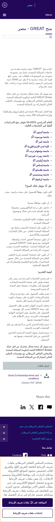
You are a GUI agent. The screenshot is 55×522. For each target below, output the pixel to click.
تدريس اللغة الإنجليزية (42, 438)
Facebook (17, 455)
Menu (48, 14)
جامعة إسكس (42, 165)
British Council (44, 5)
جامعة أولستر (42, 160)
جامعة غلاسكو (42, 170)
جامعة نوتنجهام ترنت (39, 151)
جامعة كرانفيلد (42, 179)
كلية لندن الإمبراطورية (38, 146)
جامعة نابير (44, 141)
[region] (27, 489)
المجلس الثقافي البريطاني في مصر (35, 426)
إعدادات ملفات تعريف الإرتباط (27, 513)
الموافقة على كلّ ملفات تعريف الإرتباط (27, 502)
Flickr (43, 455)
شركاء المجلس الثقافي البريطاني (36, 432)
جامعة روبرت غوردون (38, 156)
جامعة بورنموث (41, 137)
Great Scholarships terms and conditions (23, 377)
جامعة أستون (42, 132)
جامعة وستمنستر (41, 174)
